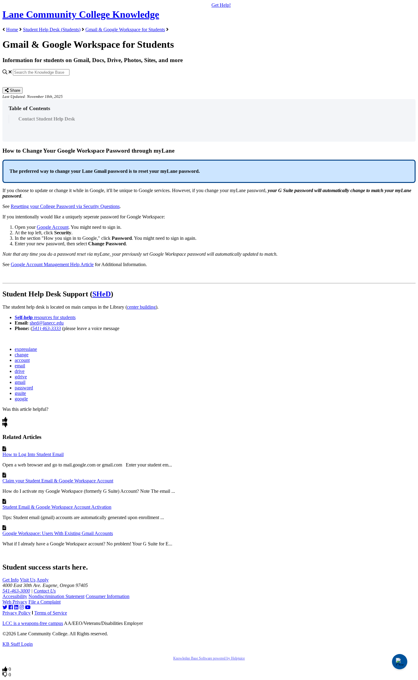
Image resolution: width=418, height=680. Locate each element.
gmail (20, 382)
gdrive (21, 376)
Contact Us (45, 590)
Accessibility (14, 596)
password (24, 387)
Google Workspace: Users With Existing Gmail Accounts (57, 533)
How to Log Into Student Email (33, 454)
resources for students (45, 317)
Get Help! (221, 5)
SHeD (101, 294)
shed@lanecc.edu (47, 322)
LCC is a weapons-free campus (32, 623)
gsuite (20, 393)
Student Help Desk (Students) (51, 29)
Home (12, 29)
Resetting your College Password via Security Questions (65, 206)
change (21, 354)
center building (141, 307)
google (21, 398)
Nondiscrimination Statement (56, 596)
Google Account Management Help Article (52, 264)
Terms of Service (50, 612)
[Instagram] (22, 607)
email (20, 365)
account (22, 360)
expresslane (26, 349)
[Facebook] (11, 607)
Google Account (53, 227)
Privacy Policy (16, 612)
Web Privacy (14, 601)
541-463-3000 (16, 590)
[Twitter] (4, 607)
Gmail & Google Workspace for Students (125, 29)
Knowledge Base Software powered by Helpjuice (209, 658)
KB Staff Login (17, 644)
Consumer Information (107, 596)
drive (19, 371)
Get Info (10, 579)
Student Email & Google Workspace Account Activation (56, 507)
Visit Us (27, 579)
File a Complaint (44, 601)
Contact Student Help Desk (46, 118)
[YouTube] (28, 607)
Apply (42, 579)
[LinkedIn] (16, 607)
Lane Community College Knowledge (80, 14)
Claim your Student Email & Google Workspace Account (57, 480)
